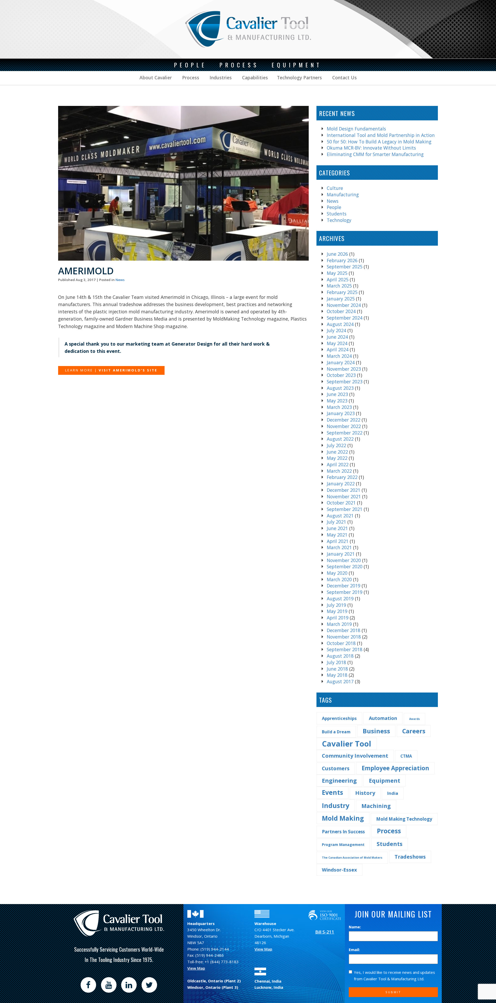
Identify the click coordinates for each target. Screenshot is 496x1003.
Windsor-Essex (339, 869)
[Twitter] (149, 985)
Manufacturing (343, 194)
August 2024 (340, 324)
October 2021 (341, 503)
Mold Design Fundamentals (356, 129)
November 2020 (344, 560)
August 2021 (340, 515)
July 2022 (336, 445)
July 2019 (336, 605)
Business (376, 731)
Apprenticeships (339, 718)
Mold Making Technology (404, 819)
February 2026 (342, 260)
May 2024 (337, 343)
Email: (354, 949)
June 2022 (337, 452)
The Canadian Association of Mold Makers (352, 857)
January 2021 (341, 554)
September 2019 (344, 592)
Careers (413, 731)
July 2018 (336, 662)
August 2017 (340, 681)
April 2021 (337, 541)
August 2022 (340, 439)
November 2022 (344, 426)
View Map (196, 968)
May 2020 (337, 573)
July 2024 (336, 330)
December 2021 (343, 490)
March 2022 (339, 471)
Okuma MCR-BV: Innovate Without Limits (371, 148)
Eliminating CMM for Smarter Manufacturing (375, 154)
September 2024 (344, 318)
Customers (336, 768)
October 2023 (341, 375)
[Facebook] (88, 985)
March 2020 (339, 579)
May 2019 (337, 611)
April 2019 (337, 618)
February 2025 (342, 292)
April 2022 (337, 464)
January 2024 (341, 362)
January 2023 (341, 413)
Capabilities (254, 77)
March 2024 (339, 356)
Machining (376, 806)
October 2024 (341, 311)
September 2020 (344, 566)
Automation (383, 718)
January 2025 (341, 299)
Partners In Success (343, 832)
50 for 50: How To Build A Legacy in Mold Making (379, 141)
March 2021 (339, 547)
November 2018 (344, 637)
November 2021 (344, 496)
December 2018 (343, 630)
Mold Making (343, 818)
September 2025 (344, 266)
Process (190, 77)
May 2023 (337, 401)
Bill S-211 (324, 932)
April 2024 (337, 349)
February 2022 (342, 477)
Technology (339, 220)
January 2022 (341, 483)
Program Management (343, 844)
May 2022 (337, 458)
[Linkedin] (129, 985)
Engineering (339, 780)
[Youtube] (109, 985)
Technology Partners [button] (299, 77)
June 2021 (337, 528)
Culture (335, 188)
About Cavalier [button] (156, 77)
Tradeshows (410, 856)
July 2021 (336, 522)
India (392, 793)
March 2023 (339, 407)
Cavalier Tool (346, 743)
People (334, 207)
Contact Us (344, 77)
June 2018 (337, 669)
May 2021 (337, 535)
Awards (414, 719)
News (120, 279)
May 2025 (337, 273)
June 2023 (337, 394)
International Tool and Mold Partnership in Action (381, 135)
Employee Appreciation (395, 768)
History (365, 792)
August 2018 (340, 656)
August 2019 (340, 598)
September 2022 (344, 433)
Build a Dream (336, 732)
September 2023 (344, 381)
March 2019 (339, 624)
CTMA (406, 756)
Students (336, 214)
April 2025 (337, 279)
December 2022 (343, 420)
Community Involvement (355, 755)
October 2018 (341, 643)
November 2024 (344, 305)
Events (332, 792)
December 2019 (343, 585)
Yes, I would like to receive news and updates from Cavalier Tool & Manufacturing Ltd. (394, 975)
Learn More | (111, 370)
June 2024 (337, 337)
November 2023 (344, 369)
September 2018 (344, 649)
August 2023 (340, 388)
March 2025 (339, 286)
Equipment (384, 780)
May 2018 (337, 675)
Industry (335, 805)
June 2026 (337, 254)
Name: (355, 926)
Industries (220, 77)
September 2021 (344, 509)
